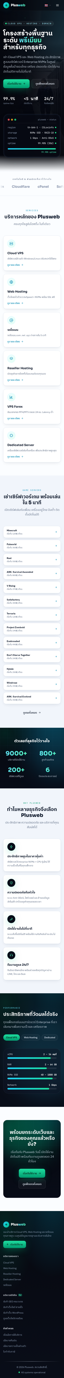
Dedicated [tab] (49, 1037)
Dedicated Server (12, 1279)
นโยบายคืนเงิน (10, 1340)
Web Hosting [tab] (30, 1037)
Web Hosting (9, 1268)
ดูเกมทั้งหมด (30, 712)
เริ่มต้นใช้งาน (14, 83)
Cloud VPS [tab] (11, 1037)
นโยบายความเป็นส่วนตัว (14, 1346)
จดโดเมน (7, 1285)
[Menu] (57, 5)
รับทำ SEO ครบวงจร (13, 1301)
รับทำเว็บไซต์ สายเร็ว (13, 1307)
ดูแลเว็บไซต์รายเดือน (13, 1318)
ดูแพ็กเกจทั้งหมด (45, 83)
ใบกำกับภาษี (9, 1351)
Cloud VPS (8, 1262)
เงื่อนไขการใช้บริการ (12, 1334)
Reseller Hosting (12, 1273)
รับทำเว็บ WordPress (13, 1312)
